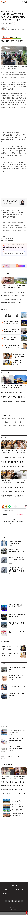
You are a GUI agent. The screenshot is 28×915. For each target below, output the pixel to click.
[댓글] (13, 23)
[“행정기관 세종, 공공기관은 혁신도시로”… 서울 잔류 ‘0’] (4, 543)
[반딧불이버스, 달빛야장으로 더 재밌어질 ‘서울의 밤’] (4, 617)
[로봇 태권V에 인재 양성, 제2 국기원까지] (4, 625)
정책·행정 (3, 537)
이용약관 (7, 906)
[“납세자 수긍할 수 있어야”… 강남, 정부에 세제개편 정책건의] (4, 678)
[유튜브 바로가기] (12, 901)
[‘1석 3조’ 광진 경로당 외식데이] (4, 687)
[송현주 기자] (3, 29)
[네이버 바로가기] (19, 901)
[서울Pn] (4, 2)
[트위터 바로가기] (9, 901)
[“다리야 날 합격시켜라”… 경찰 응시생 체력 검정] (4, 732)
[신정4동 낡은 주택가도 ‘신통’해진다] (4, 633)
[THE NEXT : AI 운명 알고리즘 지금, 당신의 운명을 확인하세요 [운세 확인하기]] (14, 266)
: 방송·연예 (5, 764)
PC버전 (24, 906)
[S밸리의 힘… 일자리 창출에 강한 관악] (4, 696)
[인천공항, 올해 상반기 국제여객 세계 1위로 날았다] (4, 551)
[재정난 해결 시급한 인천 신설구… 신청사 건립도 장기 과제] (4, 608)
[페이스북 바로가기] (6, 901)
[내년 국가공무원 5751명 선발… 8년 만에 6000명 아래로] (4, 749)
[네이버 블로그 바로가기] (22, 901)
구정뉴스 (12, 11)
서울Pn (2, 11)
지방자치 (3, 601)
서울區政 (8, 11)
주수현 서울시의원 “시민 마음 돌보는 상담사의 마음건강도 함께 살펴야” (10, 201)
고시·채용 (23, 890)
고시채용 (3, 727)
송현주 (6, 28)
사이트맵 (19, 906)
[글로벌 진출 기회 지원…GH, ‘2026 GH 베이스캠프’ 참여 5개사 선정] (4, 560)
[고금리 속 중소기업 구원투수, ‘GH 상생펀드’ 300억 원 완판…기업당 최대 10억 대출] (4, 570)
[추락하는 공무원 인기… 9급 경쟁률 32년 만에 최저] (4, 741)
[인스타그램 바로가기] (15, 901)
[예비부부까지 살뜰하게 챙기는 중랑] (4, 669)
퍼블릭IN (5, 893)
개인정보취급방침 (14, 906)
